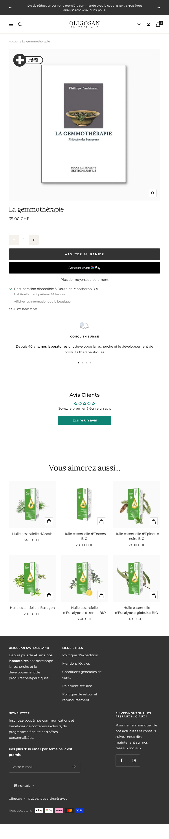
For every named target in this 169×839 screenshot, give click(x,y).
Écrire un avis (84, 420)
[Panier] (158, 24)
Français (24, 785)
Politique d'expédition (80, 655)
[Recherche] (20, 24)
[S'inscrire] (74, 766)
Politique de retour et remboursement (79, 697)
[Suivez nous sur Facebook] (122, 760)
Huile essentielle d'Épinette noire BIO (136, 536)
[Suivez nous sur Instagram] (134, 760)
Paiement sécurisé (77, 686)
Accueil (14, 41)
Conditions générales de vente (82, 675)
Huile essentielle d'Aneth (32, 534)
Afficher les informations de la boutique (42, 301)
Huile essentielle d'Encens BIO (84, 536)
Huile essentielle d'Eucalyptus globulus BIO (136, 610)
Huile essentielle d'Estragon (32, 608)
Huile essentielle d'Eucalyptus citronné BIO (84, 610)
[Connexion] (149, 24)
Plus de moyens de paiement (84, 279)
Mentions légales (76, 663)
